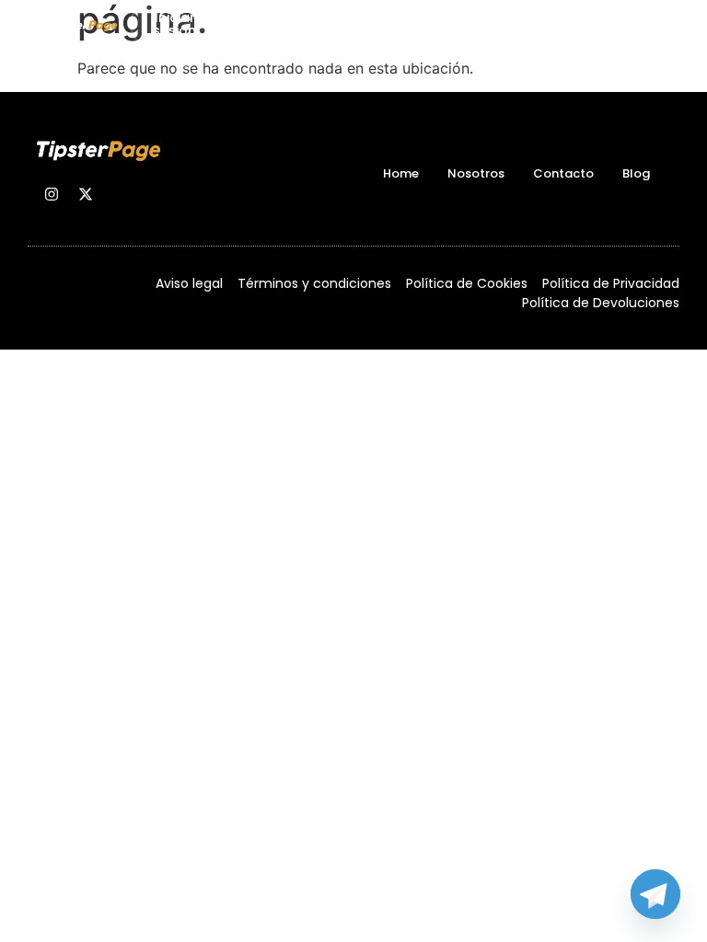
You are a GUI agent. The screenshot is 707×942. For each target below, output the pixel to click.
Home (401, 173)
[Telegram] (655, 894)
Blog (636, 173)
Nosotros (475, 173)
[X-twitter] (85, 194)
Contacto (563, 173)
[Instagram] (51, 194)
